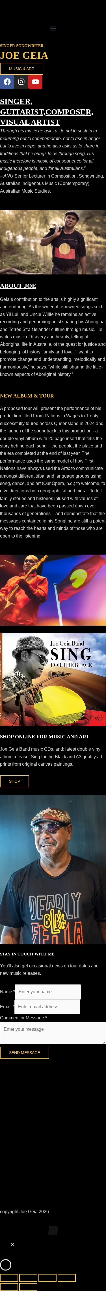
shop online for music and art (44, 737)
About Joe (18, 285)
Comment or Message (23, 1017)
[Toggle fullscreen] (28, 1278)
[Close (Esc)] (67, 1278)
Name (7, 991)
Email (7, 1006)
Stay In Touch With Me (27, 954)
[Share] (47, 1278)
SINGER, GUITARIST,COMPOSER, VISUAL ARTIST (46, 111)
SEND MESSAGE (24, 1052)
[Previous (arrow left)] (9, 1287)
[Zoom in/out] (9, 1278)
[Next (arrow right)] (28, 1287)
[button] (53, 28)
